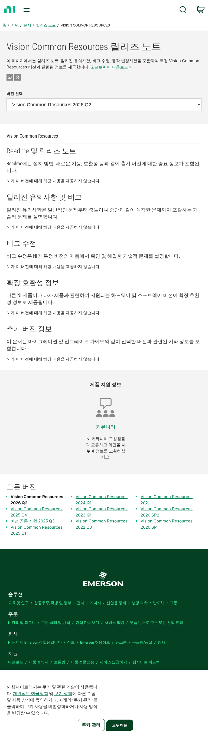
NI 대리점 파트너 (22, 622)
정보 (71, 642)
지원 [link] (15, 25)
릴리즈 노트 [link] (46, 25)
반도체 (158, 602)
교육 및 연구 (18, 602)
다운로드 (15, 661)
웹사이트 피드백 (146, 661)
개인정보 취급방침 (30, 693)
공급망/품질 (142, 642)
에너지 (95, 602)
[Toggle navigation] (33, 10)
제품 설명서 (38, 661)
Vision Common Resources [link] (85, 25)
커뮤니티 (105, 427)
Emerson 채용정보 (95, 642)
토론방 (59, 661)
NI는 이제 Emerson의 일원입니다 (35, 642)
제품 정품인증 (82, 661)
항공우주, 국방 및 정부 (52, 602)
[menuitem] (183, 10)
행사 (161, 642)
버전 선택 (14, 93)
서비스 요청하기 (113, 661)
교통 (173, 602)
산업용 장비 (116, 602)
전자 (80, 602)
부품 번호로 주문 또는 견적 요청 (156, 622)
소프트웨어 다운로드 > (111, 66)
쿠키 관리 (91, 724)
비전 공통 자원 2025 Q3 (33, 521)
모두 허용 (119, 725)
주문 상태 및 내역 (55, 622)
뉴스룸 (121, 642)
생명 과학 (140, 602)
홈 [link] (4, 25)
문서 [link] (27, 25)
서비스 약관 (114, 622)
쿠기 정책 (63, 693)
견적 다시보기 (87, 622)
